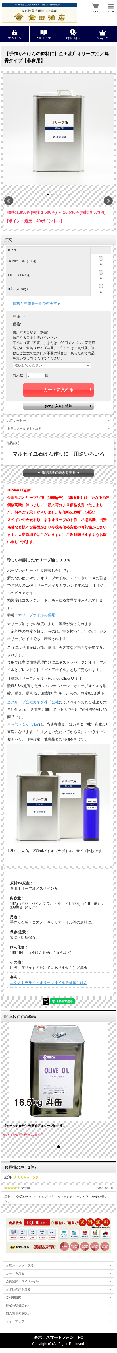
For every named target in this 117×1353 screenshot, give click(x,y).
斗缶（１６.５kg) (25, 724)
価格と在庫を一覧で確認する (37, 303)
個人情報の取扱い (18, 1313)
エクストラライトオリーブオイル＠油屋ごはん (48, 983)
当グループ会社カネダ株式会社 (33, 702)
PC (80, 1337)
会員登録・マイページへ (23, 1281)
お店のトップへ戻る (20, 1265)
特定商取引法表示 (18, 1305)
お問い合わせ (16, 420)
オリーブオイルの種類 (36, 615)
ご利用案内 (13, 1297)
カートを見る (15, 1273)
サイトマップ (15, 1321)
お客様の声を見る (18, 1289)
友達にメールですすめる (24, 428)
